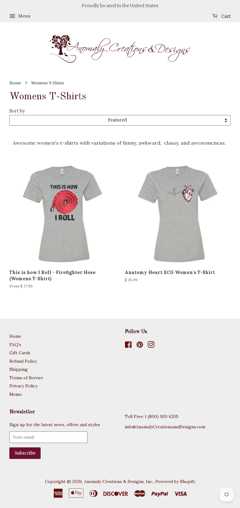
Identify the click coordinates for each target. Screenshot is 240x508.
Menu (24, 16)
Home (15, 83)
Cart (225, 16)
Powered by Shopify (175, 481)
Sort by (17, 111)
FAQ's (15, 344)
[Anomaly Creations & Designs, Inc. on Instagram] (151, 346)
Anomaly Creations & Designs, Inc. (118, 481)
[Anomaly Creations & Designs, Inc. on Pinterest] (139, 346)
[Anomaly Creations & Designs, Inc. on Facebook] (128, 346)
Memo (15, 394)
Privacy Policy (23, 386)
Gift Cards (19, 353)
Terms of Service (26, 378)
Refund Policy (23, 361)
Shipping (18, 369)
